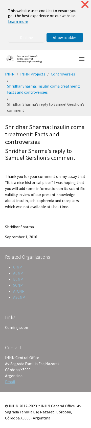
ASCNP (19, 297)
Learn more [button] (18, 21)
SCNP (18, 285)
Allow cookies (65, 37)
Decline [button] (26, 37)
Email (10, 381)
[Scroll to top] (80, 417)
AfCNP (19, 291)
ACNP (18, 273)
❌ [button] (85, 4)
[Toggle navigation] (81, 59)
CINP (17, 266)
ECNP (18, 279)
